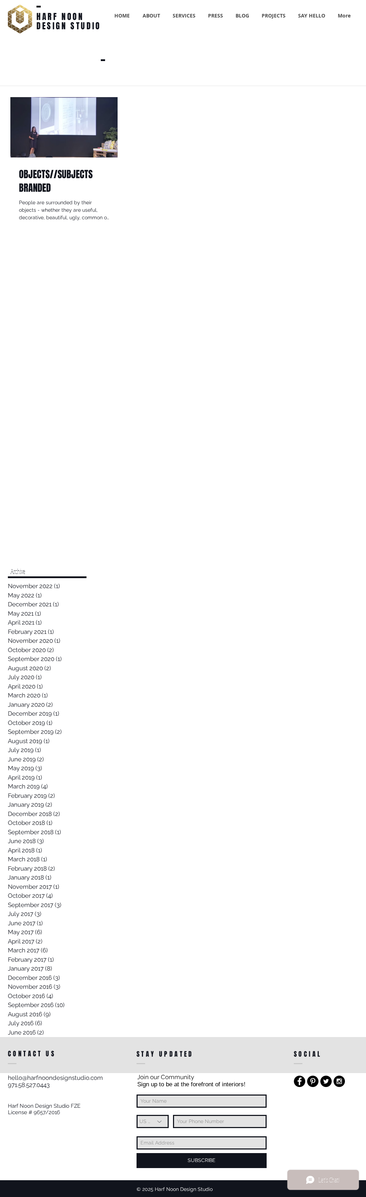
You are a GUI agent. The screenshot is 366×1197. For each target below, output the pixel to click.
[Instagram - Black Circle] (339, 1081)
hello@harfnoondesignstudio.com (55, 1077)
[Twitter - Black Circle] (326, 1081)
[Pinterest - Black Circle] (312, 1081)
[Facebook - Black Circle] (299, 1081)
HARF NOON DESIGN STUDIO (68, 21)
